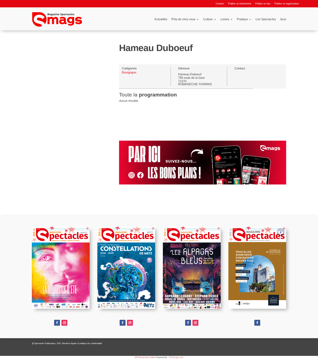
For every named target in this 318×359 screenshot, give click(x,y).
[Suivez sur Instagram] (64, 323)
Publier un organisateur (286, 3)
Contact (220, 3)
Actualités (160, 19)
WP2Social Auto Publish (145, 357)
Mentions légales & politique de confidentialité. (82, 343)
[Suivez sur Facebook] (57, 323)
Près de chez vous (183, 19)
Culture (208, 19)
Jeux (283, 19)
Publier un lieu (262, 3)
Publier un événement (239, 3)
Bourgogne (129, 72)
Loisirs (224, 19)
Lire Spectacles (266, 19)
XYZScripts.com (176, 357)
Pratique (242, 19)
